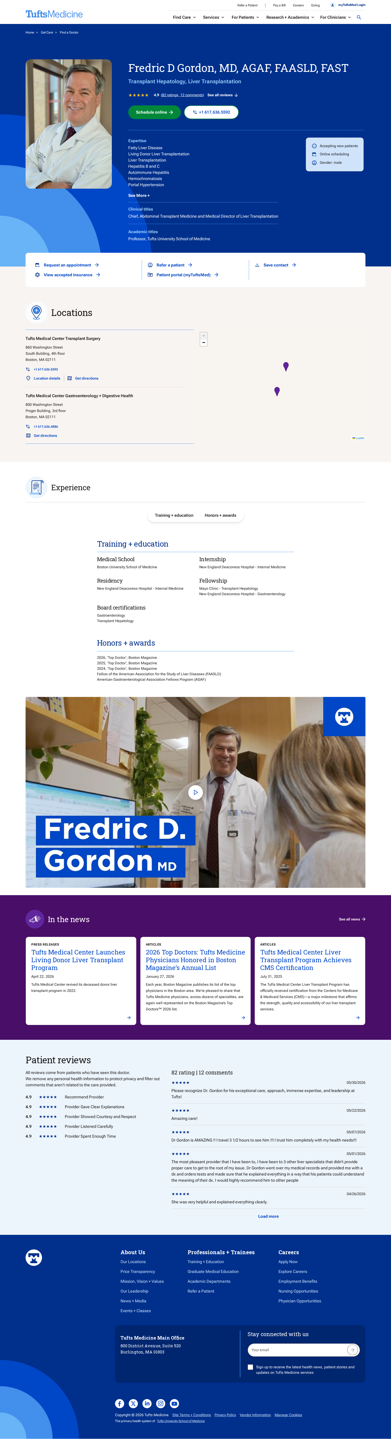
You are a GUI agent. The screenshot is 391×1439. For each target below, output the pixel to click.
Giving (315, 5)
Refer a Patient (247, 5)
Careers (298, 5)
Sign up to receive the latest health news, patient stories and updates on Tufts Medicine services (305, 1370)
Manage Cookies (288, 1415)
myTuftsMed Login (351, 5)
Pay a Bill (279, 5)
